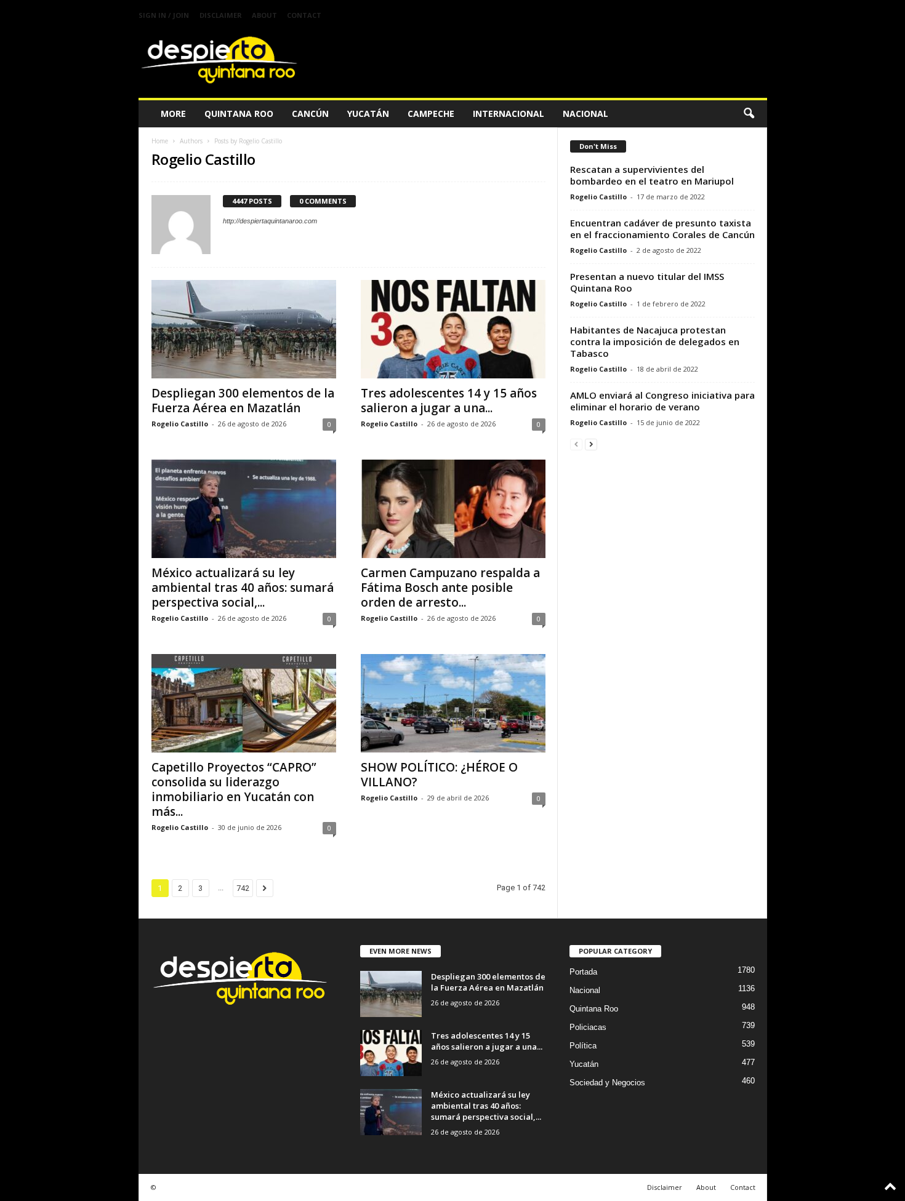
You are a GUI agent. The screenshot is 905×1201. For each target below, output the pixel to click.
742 (242, 888)
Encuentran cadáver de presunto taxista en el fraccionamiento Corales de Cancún (662, 229)
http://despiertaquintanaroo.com (270, 221)
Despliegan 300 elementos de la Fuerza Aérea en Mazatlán (242, 400)
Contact (304, 15)
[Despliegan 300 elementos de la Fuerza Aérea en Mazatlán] (243, 329)
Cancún (310, 113)
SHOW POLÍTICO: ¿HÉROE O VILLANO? (439, 774)
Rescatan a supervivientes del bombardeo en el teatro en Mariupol (652, 175)
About (264, 15)
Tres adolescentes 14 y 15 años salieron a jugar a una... (449, 400)
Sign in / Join (164, 15)
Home (159, 141)
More (173, 113)
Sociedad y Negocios (607, 1082)
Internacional (508, 113)
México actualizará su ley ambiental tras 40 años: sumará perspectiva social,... (242, 587)
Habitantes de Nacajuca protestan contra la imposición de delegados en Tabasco (654, 341)
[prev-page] (576, 443)
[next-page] (591, 443)
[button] (748, 113)
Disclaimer (220, 15)
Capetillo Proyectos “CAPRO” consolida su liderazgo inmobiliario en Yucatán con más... (233, 789)
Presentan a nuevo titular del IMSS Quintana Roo (647, 282)
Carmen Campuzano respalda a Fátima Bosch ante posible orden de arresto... (450, 587)
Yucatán (368, 113)
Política (583, 1045)
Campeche (431, 113)
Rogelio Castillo (179, 423)
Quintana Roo (238, 113)
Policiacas (587, 1027)
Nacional (585, 113)
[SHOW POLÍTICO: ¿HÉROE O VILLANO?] (453, 703)
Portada (583, 971)
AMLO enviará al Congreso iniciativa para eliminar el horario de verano (662, 401)
